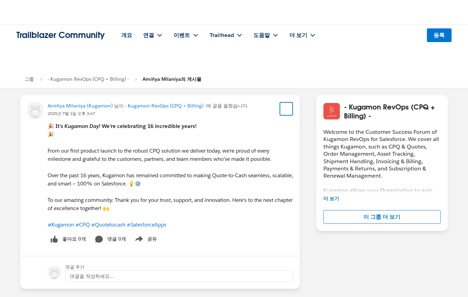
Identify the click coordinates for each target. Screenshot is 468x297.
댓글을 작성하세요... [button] (92, 276)
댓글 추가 (74, 267)
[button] (382, 217)
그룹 (29, 79)
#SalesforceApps (147, 224)
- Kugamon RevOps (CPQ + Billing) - (88, 79)
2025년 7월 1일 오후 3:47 (71, 113)
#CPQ (82, 224)
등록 (439, 35)
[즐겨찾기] (286, 109)
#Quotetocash (108, 224)
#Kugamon (61, 224)
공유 (145, 240)
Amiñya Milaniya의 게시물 (172, 79)
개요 (126, 35)
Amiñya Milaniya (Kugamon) (80, 106)
